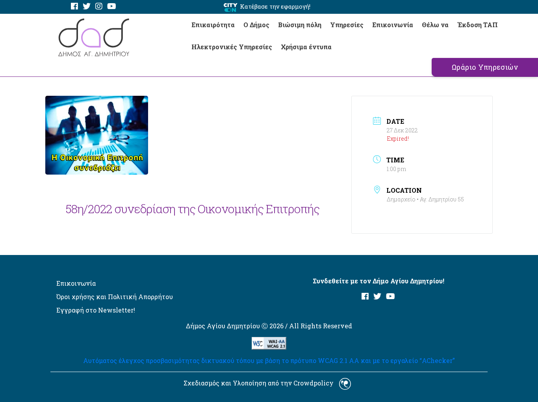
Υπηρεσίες (347, 24)
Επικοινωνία (392, 24)
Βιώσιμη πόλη (299, 24)
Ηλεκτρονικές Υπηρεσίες (231, 47)
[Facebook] (74, 6)
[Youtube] (111, 6)
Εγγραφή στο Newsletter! (95, 310)
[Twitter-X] (87, 6)
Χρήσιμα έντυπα (306, 47)
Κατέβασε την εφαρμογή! (275, 6)
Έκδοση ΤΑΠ (477, 24)
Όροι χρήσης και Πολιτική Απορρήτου (114, 296)
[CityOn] (230, 7)
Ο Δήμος (256, 24)
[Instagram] (98, 6)
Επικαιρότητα (213, 24)
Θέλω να (435, 24)
